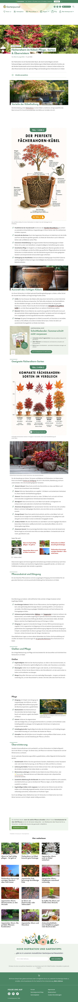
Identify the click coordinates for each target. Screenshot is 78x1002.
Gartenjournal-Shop (37, 992)
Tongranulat (47, 614)
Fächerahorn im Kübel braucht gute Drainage (30, 857)
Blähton (37, 614)
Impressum (51, 989)
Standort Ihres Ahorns (51, 228)
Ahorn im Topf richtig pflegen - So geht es (9, 857)
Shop (55, 11)
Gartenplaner (20, 11)
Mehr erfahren (58, 981)
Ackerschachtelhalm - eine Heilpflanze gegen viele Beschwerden (50, 925)
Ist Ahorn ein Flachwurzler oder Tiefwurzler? (28, 902)
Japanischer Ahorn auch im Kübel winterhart (49, 858)
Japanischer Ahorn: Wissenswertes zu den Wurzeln (9, 902)
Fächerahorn (30, 108)
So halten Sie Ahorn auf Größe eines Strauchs (50, 901)
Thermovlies (19, 774)
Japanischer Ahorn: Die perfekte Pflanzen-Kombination (10, 925)
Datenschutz (52, 992)
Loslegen (57, 1)
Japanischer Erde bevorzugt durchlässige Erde (30, 880)
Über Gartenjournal (67, 11)
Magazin (45, 11)
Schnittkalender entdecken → (19, 827)
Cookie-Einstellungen (55, 995)
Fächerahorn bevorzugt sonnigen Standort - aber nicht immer (58, 551)
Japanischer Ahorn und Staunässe (30, 924)
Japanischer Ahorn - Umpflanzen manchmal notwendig (50, 880)
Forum (7, 11)
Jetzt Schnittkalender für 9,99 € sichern (41, 351)
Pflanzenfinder (32, 11)
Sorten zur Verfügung (29, 480)
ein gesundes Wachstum (43, 638)
